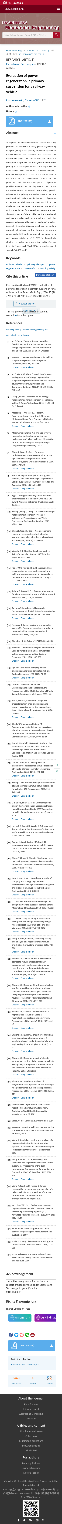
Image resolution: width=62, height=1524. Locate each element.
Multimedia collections (31, 1441)
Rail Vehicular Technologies (20, 64)
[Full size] (57, 771)
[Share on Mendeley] (32, 1335)
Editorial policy (31, 1473)
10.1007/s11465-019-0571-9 (31, 54)
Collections (31, 1436)
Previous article (26, 304)
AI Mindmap (48, 1317)
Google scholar (27, 367)
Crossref (15, 367)
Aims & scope (31, 1404)
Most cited (31, 1450)
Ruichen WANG (14, 100)
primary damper (36, 264)
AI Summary (22, 1317)
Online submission (31, 1468)
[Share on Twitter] (16, 1335)
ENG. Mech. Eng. (14, 8)
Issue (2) (45, 51)
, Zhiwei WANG (31, 100)
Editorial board (31, 1409)
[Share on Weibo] (21, 1335)
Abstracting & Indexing (31, 1414)
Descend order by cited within (17, 335)
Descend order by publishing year (35, 330)
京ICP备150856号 (46, 1490)
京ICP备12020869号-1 (23, 1490)
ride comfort (30, 268)
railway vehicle (14, 264)
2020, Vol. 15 (32, 51)
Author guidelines (31, 1463)
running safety (47, 268)
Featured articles (31, 1446)
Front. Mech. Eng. (14, 51)
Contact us (31, 1419)
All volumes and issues (31, 1431)
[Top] (57, 765)
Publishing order (12, 330)
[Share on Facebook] (10, 1335)
